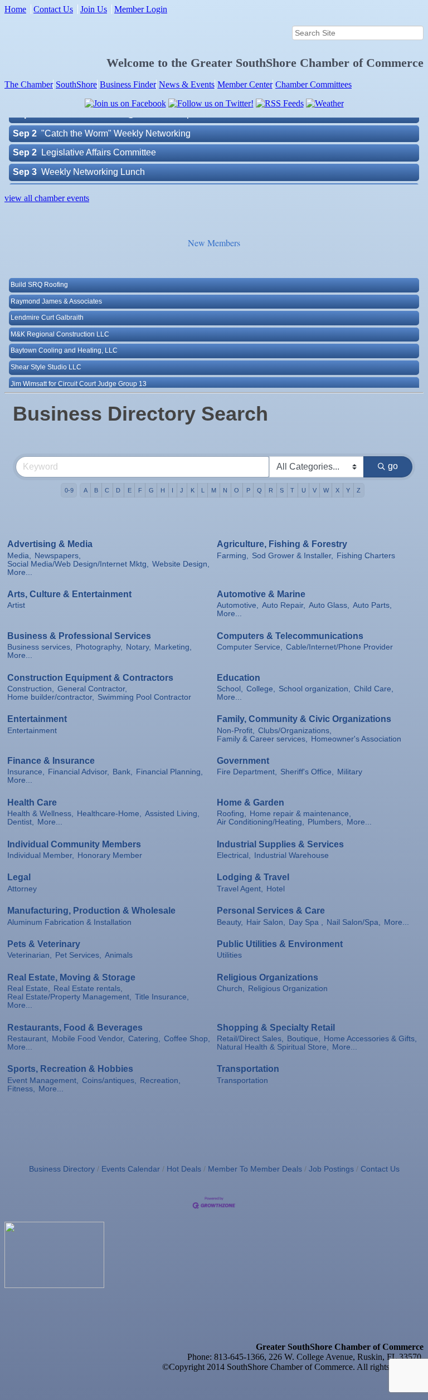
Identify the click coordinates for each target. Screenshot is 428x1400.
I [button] (172, 490)
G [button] (151, 490)
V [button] (315, 490)
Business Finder (128, 84)
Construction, (30, 689)
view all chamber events (46, 198)
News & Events (187, 84)
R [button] (271, 490)
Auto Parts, (372, 605)
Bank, (123, 772)
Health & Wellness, (40, 813)
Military (349, 772)
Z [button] (359, 490)
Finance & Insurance (51, 760)
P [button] (248, 490)
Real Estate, (28, 988)
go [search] (393, 466)
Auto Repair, (283, 605)
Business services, (39, 647)
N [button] (225, 490)
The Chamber (28, 84)
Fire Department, (247, 772)
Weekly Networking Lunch (93, 158)
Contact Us (53, 9)
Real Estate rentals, (88, 988)
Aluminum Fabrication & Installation (69, 922)
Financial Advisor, (78, 772)
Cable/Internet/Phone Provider (339, 647)
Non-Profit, (236, 730)
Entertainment (37, 719)
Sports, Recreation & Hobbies (70, 1069)
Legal (19, 877)
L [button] (203, 490)
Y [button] (348, 490)
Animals (119, 955)
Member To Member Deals (255, 1169)
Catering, (144, 1039)
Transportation (248, 1069)
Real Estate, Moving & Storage (71, 977)
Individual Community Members (74, 844)
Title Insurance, (162, 997)
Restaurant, (27, 1039)
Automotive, (238, 605)
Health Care (32, 802)
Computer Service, (250, 647)
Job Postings (331, 1169)
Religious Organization (288, 988)
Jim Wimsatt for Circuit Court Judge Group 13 (79, 371)
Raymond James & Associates (56, 288)
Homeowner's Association (356, 739)
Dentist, (20, 822)
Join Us (93, 9)
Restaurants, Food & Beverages (75, 1027)
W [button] (326, 490)
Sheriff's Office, (307, 772)
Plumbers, (325, 822)
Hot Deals (184, 1169)
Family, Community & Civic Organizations (304, 719)
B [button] (96, 490)
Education (238, 677)
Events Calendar (130, 1169)
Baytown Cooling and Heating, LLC (64, 338)
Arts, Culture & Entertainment (69, 594)
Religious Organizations (267, 977)
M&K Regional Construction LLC (60, 321)
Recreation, (160, 1080)
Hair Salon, (265, 922)
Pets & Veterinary (43, 944)
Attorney (22, 889)
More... (19, 572)
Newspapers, (58, 556)
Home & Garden (250, 802)
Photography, (99, 647)
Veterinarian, (29, 955)
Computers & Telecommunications (290, 636)
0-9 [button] (69, 490)
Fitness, (21, 1089)
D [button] (118, 490)
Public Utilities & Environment (280, 944)
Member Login (140, 9)
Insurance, (26, 772)
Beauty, (230, 922)
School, (230, 689)
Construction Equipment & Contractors (90, 677)
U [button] (303, 490)
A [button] (85, 490)
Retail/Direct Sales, (250, 1039)
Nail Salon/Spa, (354, 922)
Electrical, (234, 855)
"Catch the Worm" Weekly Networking (116, 120)
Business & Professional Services (79, 636)
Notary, (138, 647)
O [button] (236, 490)
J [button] (181, 490)
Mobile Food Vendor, (88, 1039)
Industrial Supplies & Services (280, 844)
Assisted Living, (172, 813)
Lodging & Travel (253, 877)
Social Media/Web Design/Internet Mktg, (78, 564)
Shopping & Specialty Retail (276, 1027)
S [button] (282, 490)
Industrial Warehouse (291, 855)
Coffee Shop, (187, 1039)
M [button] (213, 490)
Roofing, (231, 813)
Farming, (233, 556)
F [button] (140, 490)
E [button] (130, 490)
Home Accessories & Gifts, (370, 1039)
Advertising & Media (50, 544)
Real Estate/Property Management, (69, 997)
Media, (19, 556)
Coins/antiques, (109, 1080)
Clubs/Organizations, (295, 730)
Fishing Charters (366, 556)
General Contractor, (92, 689)
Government (243, 760)
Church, (231, 988)
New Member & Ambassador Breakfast (117, 178)
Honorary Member (109, 855)
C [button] (107, 490)
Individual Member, (40, 855)
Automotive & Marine (261, 594)
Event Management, (43, 1080)
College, (260, 689)
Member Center (245, 84)
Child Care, (373, 689)
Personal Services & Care (271, 910)
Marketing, (173, 647)
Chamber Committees (313, 84)
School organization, (315, 689)
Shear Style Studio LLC (46, 354)
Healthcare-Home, (109, 813)
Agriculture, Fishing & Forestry (282, 544)
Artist (16, 605)
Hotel (275, 889)
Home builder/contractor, (50, 697)
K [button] (192, 490)
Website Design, (181, 564)
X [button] (337, 490)
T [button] (292, 490)
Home (15, 9)
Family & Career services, (262, 739)
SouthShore (76, 84)
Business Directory (62, 1169)
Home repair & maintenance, (300, 813)
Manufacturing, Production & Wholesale (91, 910)
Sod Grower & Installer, (292, 556)
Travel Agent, (240, 889)
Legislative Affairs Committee (98, 139)
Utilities (229, 955)
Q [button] (259, 490)
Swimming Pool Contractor (144, 697)
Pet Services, (78, 955)
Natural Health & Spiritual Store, (273, 1047)
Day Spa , (306, 922)
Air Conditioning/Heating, (260, 822)
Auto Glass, (329, 605)
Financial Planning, (169, 772)
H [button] (162, 490)
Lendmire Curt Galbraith (47, 305)
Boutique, (303, 1039)
